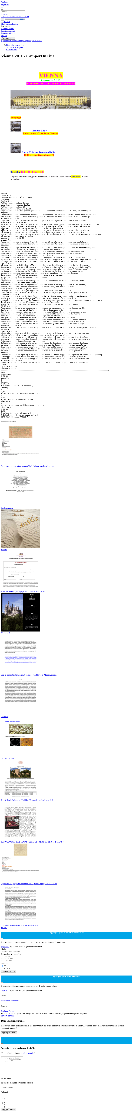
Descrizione (11, 954)
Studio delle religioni (14, 47)
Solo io (7, 969)
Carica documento (8, 16)
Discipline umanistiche (15, 45)
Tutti (6, 966)
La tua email (6, 1078)
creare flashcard (22, 16)
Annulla (5, 1110)
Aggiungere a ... (8, 38)
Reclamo (4, 1011)
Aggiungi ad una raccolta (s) (13, 41)
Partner (12, 1011)
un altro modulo (27, 1053)
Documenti (5, 1001)
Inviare (12, 1110)
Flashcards (5, 24)
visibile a (4, 963)
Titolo (3, 949)
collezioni (14, 24)
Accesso (4, 14)
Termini (11, 1016)
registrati (5, 947)
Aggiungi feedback (9, 1033)
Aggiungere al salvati (33, 41)
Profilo (4, 35)
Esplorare (5, 4)
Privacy (4, 1016)
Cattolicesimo (11, 50)
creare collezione (8, 971)
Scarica (4, 928)
